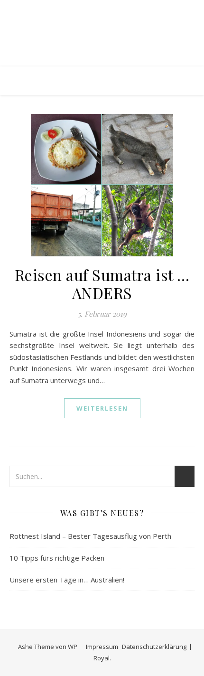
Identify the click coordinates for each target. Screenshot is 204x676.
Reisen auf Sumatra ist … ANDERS (102, 283)
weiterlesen (102, 408)
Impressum (102, 646)
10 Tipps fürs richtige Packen (56, 558)
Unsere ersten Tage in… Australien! (66, 579)
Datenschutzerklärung (154, 646)
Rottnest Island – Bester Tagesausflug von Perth (90, 536)
